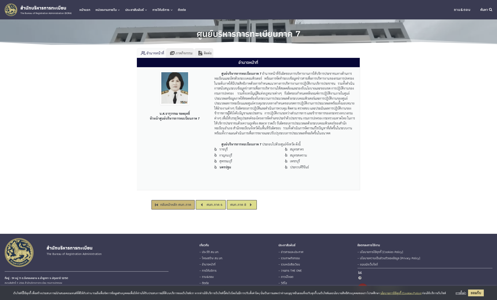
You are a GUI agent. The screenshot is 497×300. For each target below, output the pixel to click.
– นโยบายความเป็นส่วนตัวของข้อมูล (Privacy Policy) (388, 258)
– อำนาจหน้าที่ (207, 264)
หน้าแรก (84, 9)
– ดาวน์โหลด (285, 276)
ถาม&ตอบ (462, 9)
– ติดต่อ (204, 283)
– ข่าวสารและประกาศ (290, 252)
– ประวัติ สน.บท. (209, 252)
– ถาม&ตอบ (206, 276)
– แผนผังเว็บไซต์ (367, 264)
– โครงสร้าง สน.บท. (211, 258)
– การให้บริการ (207, 270)
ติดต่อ (182, 9)
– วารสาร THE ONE (290, 270)
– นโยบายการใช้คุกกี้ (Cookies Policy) (380, 252)
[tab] (151, 53)
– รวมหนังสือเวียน (289, 264)
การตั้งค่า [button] (461, 293)
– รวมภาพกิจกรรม (289, 258)
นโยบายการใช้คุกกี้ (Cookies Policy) (400, 293)
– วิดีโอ (282, 283)
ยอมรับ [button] (476, 292)
